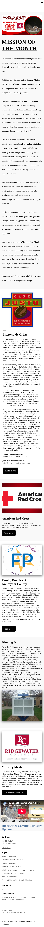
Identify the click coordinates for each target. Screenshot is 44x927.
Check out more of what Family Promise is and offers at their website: (21, 620)
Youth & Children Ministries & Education (17, 880)
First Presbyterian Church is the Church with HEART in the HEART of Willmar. (18, 904)
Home (4, 856)
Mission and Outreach (10, 870)
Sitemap (6, 924)
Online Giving (7, 873)
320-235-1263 (6, 848)
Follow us (6, 885)
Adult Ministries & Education (12, 860)
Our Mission (8, 893)
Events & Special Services (11, 866)
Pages (4, 852)
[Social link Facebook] (19, 889)
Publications (19, 873)
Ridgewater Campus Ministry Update (22, 827)
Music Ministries (28, 870)
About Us (12, 856)
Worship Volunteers (9, 877)
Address (6, 837)
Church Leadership (9, 863)
